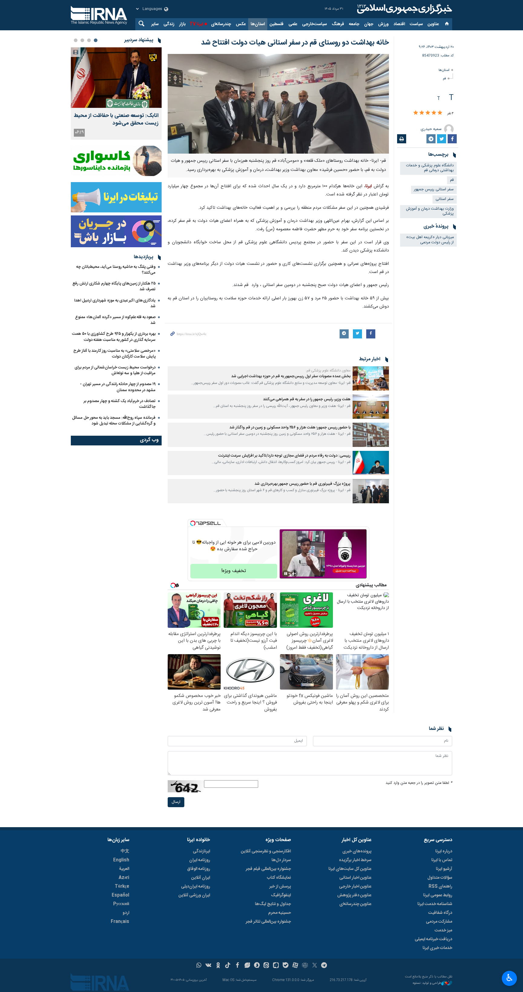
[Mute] (294, 573)
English (121, 860)
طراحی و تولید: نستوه (427, 983)
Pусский (121, 904)
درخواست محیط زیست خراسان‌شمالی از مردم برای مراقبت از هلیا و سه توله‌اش (115, 370)
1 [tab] (95, 40)
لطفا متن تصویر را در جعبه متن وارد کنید (419, 783)
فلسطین (277, 24)
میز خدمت (443, 930)
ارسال (176, 802)
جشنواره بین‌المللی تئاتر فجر (268, 921)
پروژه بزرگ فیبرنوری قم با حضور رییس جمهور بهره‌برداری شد (302, 484)
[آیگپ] (276, 966)
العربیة (124, 869)
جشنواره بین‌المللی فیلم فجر (268, 869)
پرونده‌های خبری (356, 851)
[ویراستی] (247, 966)
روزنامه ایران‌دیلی (195, 886)
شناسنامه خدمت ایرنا (434, 904)
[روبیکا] (305, 966)
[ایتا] (266, 966)
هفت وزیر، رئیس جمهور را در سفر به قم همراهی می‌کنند (306, 399)
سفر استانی (445, 199)
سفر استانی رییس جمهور (434, 189)
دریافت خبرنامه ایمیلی (433, 939)
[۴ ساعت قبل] (116, 77)
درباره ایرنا (443, 851)
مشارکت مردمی (439, 921)
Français (120, 921)
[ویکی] (208, 966)
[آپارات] (295, 966)
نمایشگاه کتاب (279, 877)
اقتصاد (399, 24)
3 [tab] (82, 40)
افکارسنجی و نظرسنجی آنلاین (266, 851)
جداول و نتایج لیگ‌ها (273, 904)
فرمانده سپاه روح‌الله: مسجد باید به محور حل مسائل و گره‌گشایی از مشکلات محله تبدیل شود (114, 420)
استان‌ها (258, 24)
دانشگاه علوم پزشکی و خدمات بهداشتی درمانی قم (430, 168)
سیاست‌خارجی (314, 24)
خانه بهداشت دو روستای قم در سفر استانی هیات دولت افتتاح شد (295, 43)
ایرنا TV (196, 24)
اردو (126, 913)
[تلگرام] (324, 966)
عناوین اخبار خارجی (355, 886)
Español (120, 895)
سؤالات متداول (439, 877)
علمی (292, 24)
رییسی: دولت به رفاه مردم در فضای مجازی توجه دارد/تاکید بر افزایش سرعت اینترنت (284, 456)
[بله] (285, 966)
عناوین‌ (433, 24)
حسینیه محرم (279, 913)
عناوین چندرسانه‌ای (355, 904)
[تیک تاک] (228, 966)
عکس (241, 24)
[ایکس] (315, 966)
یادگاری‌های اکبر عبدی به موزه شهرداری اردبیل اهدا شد (115, 303)
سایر (155, 24)
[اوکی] (218, 966)
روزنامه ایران (199, 860)
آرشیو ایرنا (444, 869)
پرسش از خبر (280, 886)
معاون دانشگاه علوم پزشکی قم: (328, 371)
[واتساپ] (199, 966)
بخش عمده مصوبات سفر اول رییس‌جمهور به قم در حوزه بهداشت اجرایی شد (290, 376)
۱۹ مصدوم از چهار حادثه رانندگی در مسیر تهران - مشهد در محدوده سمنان (118, 387)
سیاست (416, 24)
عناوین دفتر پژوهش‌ (354, 895)
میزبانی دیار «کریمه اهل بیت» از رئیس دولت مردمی (430, 240)
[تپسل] (193, 523)
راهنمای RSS (440, 886)
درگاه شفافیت (440, 913)
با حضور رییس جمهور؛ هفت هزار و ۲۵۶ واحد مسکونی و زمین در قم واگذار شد (289, 427)
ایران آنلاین (200, 877)
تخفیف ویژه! (233, 571)
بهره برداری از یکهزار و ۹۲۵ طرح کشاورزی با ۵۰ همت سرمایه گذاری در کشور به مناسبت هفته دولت (114, 337)
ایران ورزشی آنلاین (194, 895)
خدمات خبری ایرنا (437, 948)
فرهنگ (338, 24)
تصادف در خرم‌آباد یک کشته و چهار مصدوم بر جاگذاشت (120, 404)
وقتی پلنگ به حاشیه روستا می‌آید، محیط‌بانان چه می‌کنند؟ (116, 270)
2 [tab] (89, 40)
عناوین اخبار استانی (355, 877)
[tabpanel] (116, 93)
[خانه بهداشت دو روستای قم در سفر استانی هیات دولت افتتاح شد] (278, 104)
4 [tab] (75, 40)
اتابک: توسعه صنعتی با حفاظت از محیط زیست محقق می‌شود (116, 120)
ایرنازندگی (201, 851)
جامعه (354, 24)
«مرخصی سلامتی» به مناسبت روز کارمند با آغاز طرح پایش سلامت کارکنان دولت (114, 354)
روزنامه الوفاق (198, 869)
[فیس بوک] (237, 966)
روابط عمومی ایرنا (437, 895)
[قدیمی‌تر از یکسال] (371, 378)
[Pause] (285, 573)
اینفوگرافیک (281, 895)
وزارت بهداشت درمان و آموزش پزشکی (430, 211)
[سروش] (257, 966)
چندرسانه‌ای (221, 24)
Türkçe (122, 886)
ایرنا (403, 9)
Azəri (124, 877)
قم (444, 79)
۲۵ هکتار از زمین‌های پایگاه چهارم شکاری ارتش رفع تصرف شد (114, 286)
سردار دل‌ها (281, 860)
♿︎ (509, 977)
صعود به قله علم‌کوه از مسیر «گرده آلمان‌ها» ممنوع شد (115, 320)
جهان (368, 24)
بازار (182, 24)
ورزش (383, 24)
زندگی (168, 24)
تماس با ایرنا (441, 860)
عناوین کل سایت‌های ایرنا (349, 869)
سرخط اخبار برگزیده (355, 860)
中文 (125, 851)
